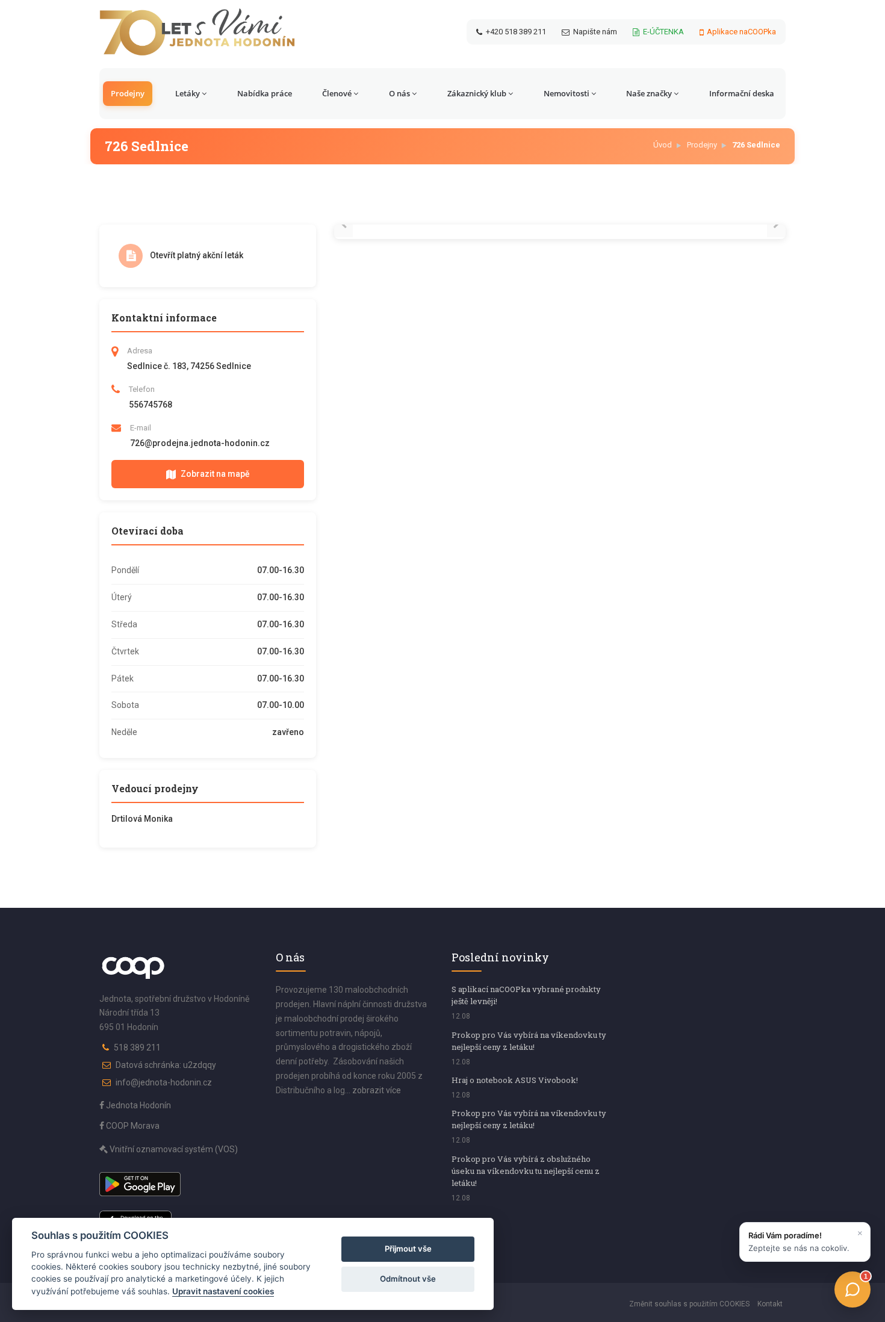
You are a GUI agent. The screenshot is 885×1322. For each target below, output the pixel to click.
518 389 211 (137, 1047)
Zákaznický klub (476, 93)
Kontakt (770, 1304)
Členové (337, 93)
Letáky (187, 93)
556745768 (150, 404)
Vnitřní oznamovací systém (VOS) (173, 1149)
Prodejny (127, 93)
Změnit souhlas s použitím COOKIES (689, 1304)
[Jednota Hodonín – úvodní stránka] (197, 32)
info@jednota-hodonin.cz (164, 1082)
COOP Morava (132, 1126)
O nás (399, 93)
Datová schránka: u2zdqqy (166, 1065)
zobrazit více (376, 1090)
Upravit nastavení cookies (223, 1291)
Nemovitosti (566, 93)
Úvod (662, 144)
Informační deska (741, 93)
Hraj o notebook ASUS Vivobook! (515, 1080)
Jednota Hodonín (137, 1105)
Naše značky (649, 93)
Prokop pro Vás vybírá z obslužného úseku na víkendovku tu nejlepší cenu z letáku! (526, 1170)
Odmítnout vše (408, 1278)
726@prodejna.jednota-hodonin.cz (200, 443)
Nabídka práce (264, 93)
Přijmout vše (408, 1248)
